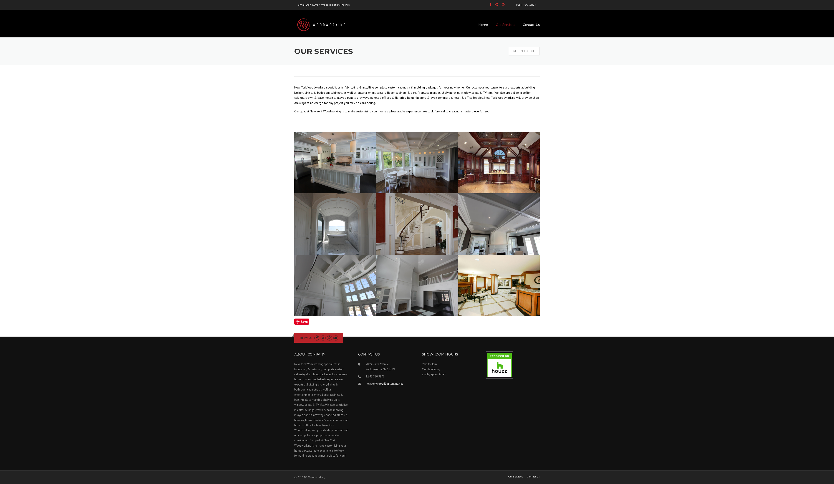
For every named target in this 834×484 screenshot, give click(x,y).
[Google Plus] (503, 4)
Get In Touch (524, 51)
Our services (515, 476)
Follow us (304, 337)
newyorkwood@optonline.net (384, 384)
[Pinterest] (496, 4)
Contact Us (531, 25)
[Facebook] (491, 4)
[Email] (335, 338)
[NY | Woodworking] (321, 27)
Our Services (505, 25)
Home (483, 25)
